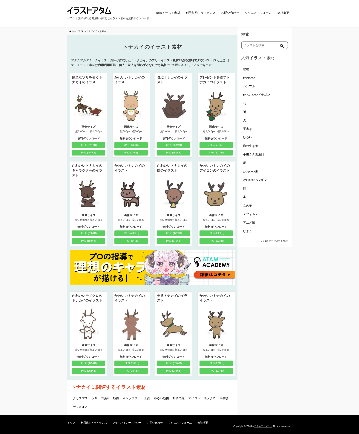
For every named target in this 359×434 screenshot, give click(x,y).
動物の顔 (179, 398)
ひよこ (247, 231)
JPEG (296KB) (216, 233)
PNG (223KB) (216, 370)
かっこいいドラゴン (256, 94)
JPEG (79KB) (131, 145)
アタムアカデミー (263, 426)
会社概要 (283, 12)
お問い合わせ (230, 12)
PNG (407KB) (88, 152)
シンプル (249, 86)
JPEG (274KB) (216, 363)
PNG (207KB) (216, 152)
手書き (224, 398)
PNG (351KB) (173, 152)
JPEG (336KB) (174, 363)
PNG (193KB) (88, 240)
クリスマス (80, 398)
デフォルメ (80, 406)
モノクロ (210, 398)
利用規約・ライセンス (201, 12)
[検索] (282, 45)
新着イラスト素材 (168, 12)
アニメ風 (249, 222)
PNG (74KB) (131, 152)
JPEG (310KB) (216, 145)
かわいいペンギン (255, 179)
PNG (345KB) (173, 240)
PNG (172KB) (216, 240)
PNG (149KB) (131, 370)
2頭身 (105, 398)
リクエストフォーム (258, 12)
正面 (147, 398)
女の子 (247, 205)
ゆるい (247, 137)
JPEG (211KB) (131, 363)
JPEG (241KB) (89, 145)
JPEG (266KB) (89, 233)
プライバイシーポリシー (127, 422)
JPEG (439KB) (131, 233)
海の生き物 (250, 145)
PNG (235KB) (173, 370)
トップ (71, 422)
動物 (116, 398)
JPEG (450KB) (174, 145)
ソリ (95, 398)
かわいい (249, 77)
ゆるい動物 (161, 398)
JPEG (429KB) (89, 363)
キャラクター (131, 398)
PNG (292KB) (88, 370)
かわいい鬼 (250, 171)
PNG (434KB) (131, 240)
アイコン (194, 398)
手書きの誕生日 (253, 154)
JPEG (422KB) (174, 233)
